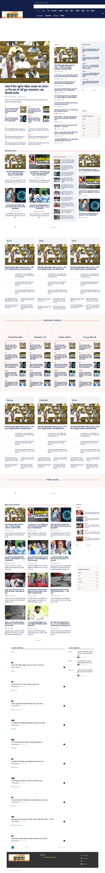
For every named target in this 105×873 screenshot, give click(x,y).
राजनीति (55, 113)
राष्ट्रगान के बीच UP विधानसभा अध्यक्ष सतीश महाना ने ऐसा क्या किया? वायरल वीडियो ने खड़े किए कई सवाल (65, 118)
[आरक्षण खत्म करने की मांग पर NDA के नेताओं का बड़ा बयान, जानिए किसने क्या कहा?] (57, 199)
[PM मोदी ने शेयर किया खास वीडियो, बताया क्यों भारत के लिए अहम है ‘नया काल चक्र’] (57, 193)
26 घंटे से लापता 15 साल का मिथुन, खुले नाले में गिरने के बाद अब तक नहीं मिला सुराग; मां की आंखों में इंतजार (34, 111)
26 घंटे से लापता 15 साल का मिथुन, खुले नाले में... (25, 684)
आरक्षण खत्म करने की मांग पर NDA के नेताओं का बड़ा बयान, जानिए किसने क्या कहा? (67, 199)
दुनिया (55, 129)
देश (5, 96)
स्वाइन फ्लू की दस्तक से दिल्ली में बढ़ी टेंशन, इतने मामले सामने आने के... (84, 671)
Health (70, 45)
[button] (93, 6)
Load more (37, 640)
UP (83, 47)
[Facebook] (99, 6)
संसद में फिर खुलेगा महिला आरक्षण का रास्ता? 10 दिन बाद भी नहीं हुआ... (85, 653)
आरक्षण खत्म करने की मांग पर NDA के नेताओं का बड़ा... (27, 781)
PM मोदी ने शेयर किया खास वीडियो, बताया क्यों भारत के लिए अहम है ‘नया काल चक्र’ (38, 143)
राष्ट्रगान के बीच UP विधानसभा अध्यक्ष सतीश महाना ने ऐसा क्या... (30, 800)
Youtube (85, 864)
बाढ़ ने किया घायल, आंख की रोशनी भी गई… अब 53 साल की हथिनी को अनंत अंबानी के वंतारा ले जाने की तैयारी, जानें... (61, 624)
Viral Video (85, 79)
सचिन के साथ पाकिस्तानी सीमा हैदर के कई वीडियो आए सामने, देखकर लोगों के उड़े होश (90, 51)
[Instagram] (101, 6)
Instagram (86, 858)
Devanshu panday (11, 96)
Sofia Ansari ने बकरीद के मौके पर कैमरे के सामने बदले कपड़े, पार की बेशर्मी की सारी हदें (90, 75)
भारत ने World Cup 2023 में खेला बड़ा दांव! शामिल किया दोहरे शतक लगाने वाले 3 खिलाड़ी (90, 59)
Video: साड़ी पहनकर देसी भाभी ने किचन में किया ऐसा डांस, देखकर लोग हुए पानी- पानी (90, 83)
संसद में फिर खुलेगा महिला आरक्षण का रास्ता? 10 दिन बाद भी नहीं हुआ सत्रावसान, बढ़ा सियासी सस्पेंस (27, 90)
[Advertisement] (52, 29)
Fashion (65, 45)
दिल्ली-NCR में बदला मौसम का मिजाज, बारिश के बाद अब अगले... (29, 839)
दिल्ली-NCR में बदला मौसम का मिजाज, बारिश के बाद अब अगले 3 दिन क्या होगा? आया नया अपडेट (67, 217)
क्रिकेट (29, 116)
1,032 (26, 847)
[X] (102, 6)
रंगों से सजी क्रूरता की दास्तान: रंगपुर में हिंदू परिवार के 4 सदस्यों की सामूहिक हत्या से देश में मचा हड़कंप (15, 143)
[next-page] (46, 82)
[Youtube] (81, 864)
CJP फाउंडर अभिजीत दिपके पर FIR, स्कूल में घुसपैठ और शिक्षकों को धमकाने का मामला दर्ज (77, 306)
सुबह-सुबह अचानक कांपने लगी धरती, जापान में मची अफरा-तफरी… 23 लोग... (33, 819)
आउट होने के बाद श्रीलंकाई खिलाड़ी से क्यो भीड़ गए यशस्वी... (28, 723)
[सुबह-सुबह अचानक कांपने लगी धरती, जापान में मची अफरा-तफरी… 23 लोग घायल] (57, 211)
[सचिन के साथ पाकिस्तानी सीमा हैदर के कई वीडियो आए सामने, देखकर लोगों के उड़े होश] (79, 512)
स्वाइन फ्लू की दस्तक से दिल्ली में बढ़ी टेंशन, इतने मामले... (27, 704)
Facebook (86, 855)
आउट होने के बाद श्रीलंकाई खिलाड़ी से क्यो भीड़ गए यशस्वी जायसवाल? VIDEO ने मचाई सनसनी (34, 120)
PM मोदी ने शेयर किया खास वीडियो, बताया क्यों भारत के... (27, 761)
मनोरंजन (84, 63)
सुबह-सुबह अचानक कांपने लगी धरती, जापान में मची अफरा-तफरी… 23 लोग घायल (67, 211)
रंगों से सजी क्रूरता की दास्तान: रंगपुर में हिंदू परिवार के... (27, 742)
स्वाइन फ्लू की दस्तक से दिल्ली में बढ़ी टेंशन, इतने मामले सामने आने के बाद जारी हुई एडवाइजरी (11, 119)
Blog (6, 141)
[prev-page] (42, 82)
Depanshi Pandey (15, 744)
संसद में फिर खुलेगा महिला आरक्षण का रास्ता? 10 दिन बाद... (28, 665)
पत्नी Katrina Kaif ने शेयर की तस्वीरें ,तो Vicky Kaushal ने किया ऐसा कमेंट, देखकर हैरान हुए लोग (90, 67)
